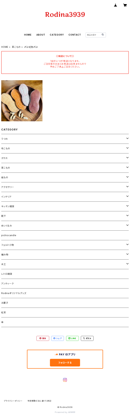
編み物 (4, 254)
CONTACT (74, 34)
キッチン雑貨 (7, 206)
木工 (3, 264)
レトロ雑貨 (6, 273)
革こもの (16, 47)
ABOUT (40, 34)
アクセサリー (7, 187)
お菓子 (4, 302)
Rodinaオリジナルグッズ (13, 293)
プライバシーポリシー (13, 401)
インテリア (6, 196)
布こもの (5, 148)
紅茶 (3, 312)
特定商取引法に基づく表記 (39, 401)
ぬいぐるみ (6, 225)
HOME (28, 34)
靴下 (3, 216)
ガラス (4, 158)
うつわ (4, 138)
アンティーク (7, 283)
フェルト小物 (7, 245)
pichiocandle (8, 235)
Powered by (61, 412)
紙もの (4, 177)
